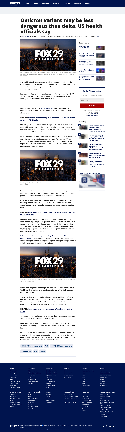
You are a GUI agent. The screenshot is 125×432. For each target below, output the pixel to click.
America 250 (13, 371)
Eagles (83, 375)
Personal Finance (50, 400)
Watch (102, 369)
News (43, 351)
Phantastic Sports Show (88, 371)
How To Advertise (87, 402)
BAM (29, 396)
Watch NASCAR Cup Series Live (107, 402)
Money (48, 392)
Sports (84, 369)
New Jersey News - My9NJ (71, 396)
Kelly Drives (31, 402)
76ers (83, 381)
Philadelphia (13, 373)
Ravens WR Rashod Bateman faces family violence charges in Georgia (86, 78)
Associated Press (34, 36)
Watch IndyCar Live (105, 405)
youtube (110, 426)
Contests (12, 394)
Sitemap (84, 411)
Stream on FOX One (107, 392)
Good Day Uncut (50, 385)
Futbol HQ (84, 373)
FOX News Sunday (15, 387)
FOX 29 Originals (34, 392)
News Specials (104, 377)
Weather (31, 369)
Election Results (68, 373)
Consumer (49, 396)
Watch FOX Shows (15, 402)
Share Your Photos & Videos (16, 405)
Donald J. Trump (68, 375)
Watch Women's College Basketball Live (106, 412)
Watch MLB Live (104, 400)
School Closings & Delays (35, 373)
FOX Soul (102, 381)
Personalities (85, 404)
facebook (100, 426)
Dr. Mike (48, 387)
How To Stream (104, 371)
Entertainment (16, 392)
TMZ (11, 400)
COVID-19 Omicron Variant (46, 36)
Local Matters (103, 385)
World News (13, 385)
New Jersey (13, 377)
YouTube (102, 383)
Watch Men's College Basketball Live (105, 408)
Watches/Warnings (33, 381)
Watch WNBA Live (105, 415)
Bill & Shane (31, 400)
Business (48, 394)
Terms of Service (93, 115)
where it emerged (47, 108)
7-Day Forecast (32, 371)
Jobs (83, 408)
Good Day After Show (52, 371)
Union (83, 383)
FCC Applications (86, 400)
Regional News (69, 392)
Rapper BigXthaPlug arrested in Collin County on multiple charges (87, 70)
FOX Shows (13, 396)
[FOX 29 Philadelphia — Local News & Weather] (15, 4)
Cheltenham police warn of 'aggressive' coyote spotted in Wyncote (86, 55)
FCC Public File (86, 398)
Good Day (49, 369)
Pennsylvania (13, 375)
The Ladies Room (33, 406)
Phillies (84, 379)
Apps (83, 394)
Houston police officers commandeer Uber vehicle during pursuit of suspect (86, 63)
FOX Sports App (86, 385)
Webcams (102, 379)
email (113, 426)
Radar (29, 377)
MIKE (29, 394)
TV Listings (85, 406)
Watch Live (49, 379)
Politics (66, 369)
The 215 (30, 404)
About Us (85, 392)
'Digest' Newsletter (51, 375)
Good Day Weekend (51, 373)
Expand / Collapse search (114, 3)
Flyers (83, 377)
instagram (106, 426)
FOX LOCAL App (68, 394)
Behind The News (33, 398)
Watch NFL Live (104, 394)
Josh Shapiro (67, 377)
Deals (47, 398)
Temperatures (32, 379)
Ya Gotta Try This (51, 381)
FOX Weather (31, 375)
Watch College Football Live (106, 397)
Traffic (47, 377)
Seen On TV (49, 383)
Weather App (31, 383)
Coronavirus (26, 351)
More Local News (15, 381)
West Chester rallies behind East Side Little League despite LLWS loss (86, 48)
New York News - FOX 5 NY (70, 399)
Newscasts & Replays (106, 373)
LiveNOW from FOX (105, 375)
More (87, 4)
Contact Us (85, 396)
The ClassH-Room (15, 398)
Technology (49, 402)
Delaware (12, 379)
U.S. (46, 346)
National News (14, 383)
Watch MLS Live (104, 417)
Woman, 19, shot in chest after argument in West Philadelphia (97, 155)
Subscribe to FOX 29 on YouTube (90, 173)
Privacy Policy (94, 113)
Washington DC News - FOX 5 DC (70, 402)
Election (66, 371)
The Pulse (31, 408)
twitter (103, 426)
